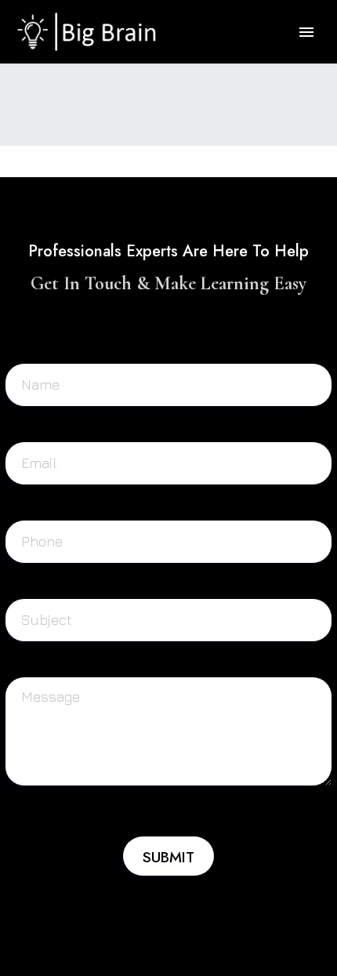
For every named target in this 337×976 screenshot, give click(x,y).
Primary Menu (306, 32)
